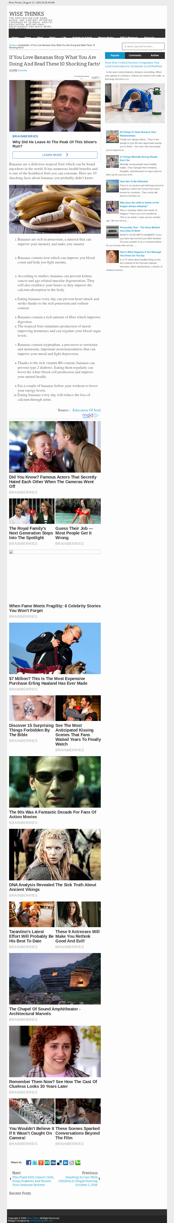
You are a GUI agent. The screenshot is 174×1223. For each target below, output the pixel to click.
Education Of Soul (87, 410)
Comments (135, 55)
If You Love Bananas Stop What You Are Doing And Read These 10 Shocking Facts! (54, 60)
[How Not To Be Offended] (112, 191)
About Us (149, 37)
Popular (115, 55)
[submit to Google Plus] (41, 1162)
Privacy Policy (106, 37)
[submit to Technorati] (77, 1162)
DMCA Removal (129, 37)
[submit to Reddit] (71, 1162)
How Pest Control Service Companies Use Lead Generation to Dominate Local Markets (133, 64)
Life (64, 37)
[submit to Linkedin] (65, 1162)
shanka (23, 70)
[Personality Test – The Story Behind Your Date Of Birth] (112, 237)
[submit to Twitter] (34, 1162)
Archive (155, 55)
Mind (40, 37)
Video (52, 37)
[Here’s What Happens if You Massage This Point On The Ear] (112, 262)
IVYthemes (35, 1220)
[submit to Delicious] (59, 1162)
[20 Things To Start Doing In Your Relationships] (112, 142)
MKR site (48, 1220)
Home (15, 37)
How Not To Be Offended (134, 181)
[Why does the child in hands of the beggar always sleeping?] (112, 212)
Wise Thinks (26, 14)
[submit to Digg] (53, 1162)
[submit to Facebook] (28, 1162)
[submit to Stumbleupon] (47, 1162)
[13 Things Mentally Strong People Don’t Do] (112, 167)
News (28, 37)
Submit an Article (82, 37)
